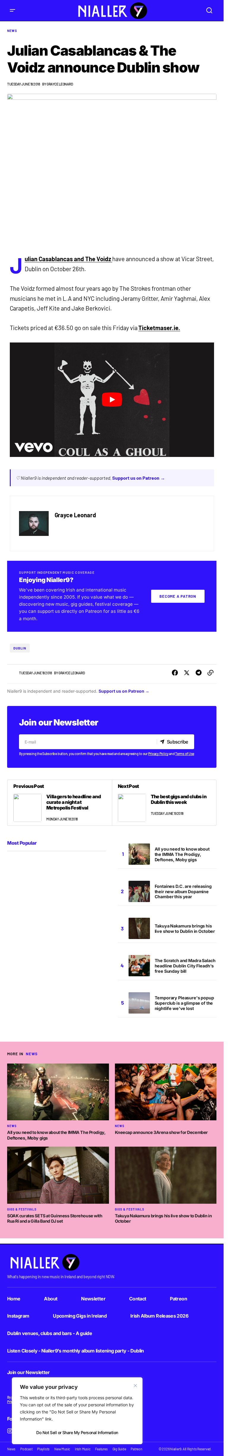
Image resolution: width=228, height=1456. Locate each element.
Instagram (18, 1316)
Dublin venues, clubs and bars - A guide (49, 1333)
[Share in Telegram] (199, 673)
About (50, 1299)
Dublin (19, 648)
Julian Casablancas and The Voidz (68, 258)
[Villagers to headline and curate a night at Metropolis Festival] (59, 802)
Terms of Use (184, 754)
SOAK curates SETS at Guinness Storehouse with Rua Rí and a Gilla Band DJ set (54, 1218)
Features (101, 1449)
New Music (62, 1449)
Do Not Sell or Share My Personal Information (77, 1432)
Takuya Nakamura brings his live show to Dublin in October (185, 928)
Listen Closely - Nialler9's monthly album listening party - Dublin (75, 1351)
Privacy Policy (158, 754)
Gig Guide (119, 1449)
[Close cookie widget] (135, 1385)
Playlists (43, 1449)
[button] (12, 10)
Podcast (26, 1449)
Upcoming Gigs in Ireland (80, 1316)
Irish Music (82, 1449)
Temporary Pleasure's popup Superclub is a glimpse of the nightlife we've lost (184, 1003)
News (12, 31)
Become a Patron (177, 596)
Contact (137, 1299)
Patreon (178, 1299)
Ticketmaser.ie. (159, 327)
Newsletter (93, 1299)
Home (13, 1299)
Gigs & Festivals (22, 1209)
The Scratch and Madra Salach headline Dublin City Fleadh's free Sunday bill (185, 966)
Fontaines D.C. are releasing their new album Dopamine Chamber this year (183, 891)
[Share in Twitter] (187, 673)
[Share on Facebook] (175, 673)
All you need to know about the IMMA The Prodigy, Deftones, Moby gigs (182, 854)
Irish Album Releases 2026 (159, 1316)
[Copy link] (210, 673)
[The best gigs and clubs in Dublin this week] (164, 802)
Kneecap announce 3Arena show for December (161, 1132)
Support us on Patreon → (138, 478)
